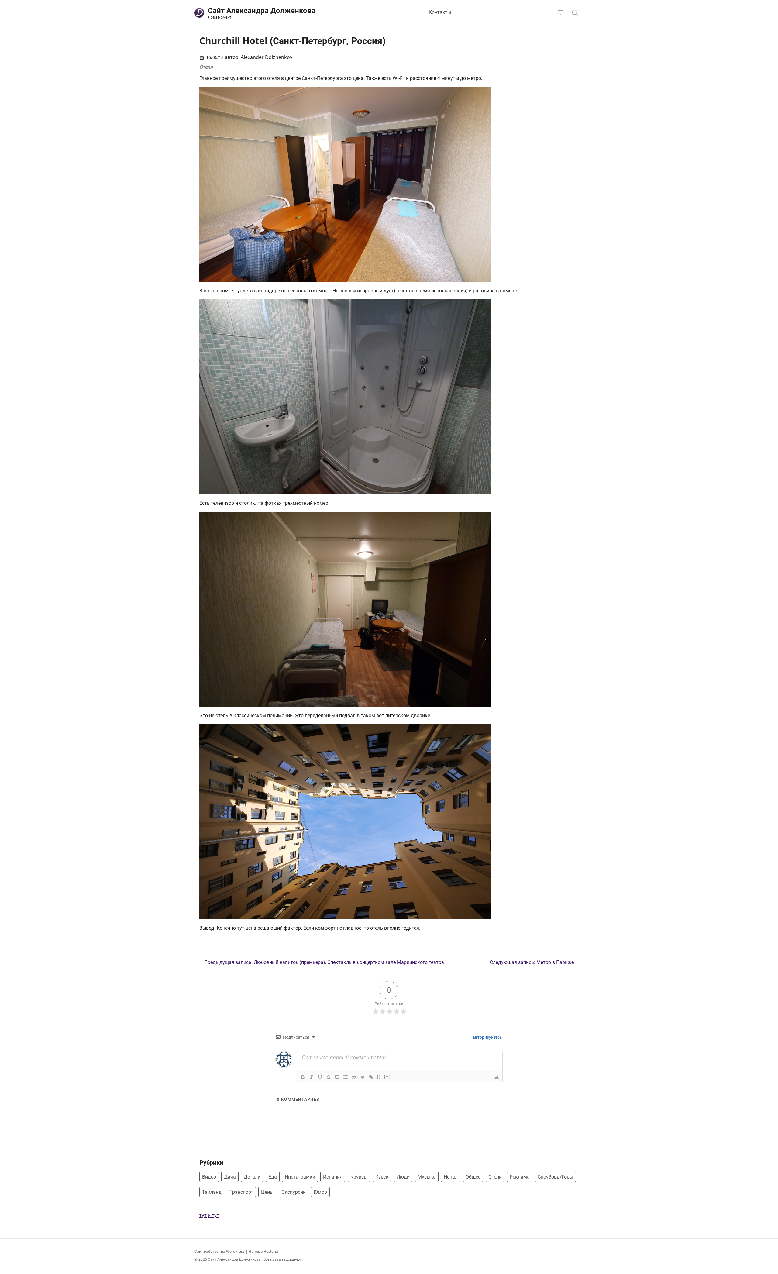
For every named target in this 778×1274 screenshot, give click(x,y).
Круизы (358, 1176)
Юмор (320, 1192)
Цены (267, 1192)
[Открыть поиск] (575, 13)
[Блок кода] (362, 1077)
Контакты (440, 12)
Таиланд (212, 1192)
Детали (252, 1176)
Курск (382, 1176)
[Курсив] (311, 1077)
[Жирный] (303, 1077)
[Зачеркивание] (328, 1077)
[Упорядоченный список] (337, 1077)
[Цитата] (354, 1077)
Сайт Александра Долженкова (235, 1259)
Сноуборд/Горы (555, 1176)
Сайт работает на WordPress (220, 1251)
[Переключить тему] (560, 13)
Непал (451, 1176)
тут (203, 1215)
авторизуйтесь (486, 1037)
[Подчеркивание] (320, 1077)
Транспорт (241, 1192)
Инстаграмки (300, 1176)
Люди (403, 1176)
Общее (473, 1176)
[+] (387, 1076)
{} (379, 1076)
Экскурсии (293, 1192)
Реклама (520, 1176)
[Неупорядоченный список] (345, 1077)
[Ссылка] (371, 1077)
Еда (272, 1176)
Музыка (427, 1176)
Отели (206, 67)
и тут (213, 1215)
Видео (209, 1176)
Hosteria (270, 1251)
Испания (333, 1176)
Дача (230, 1176)
